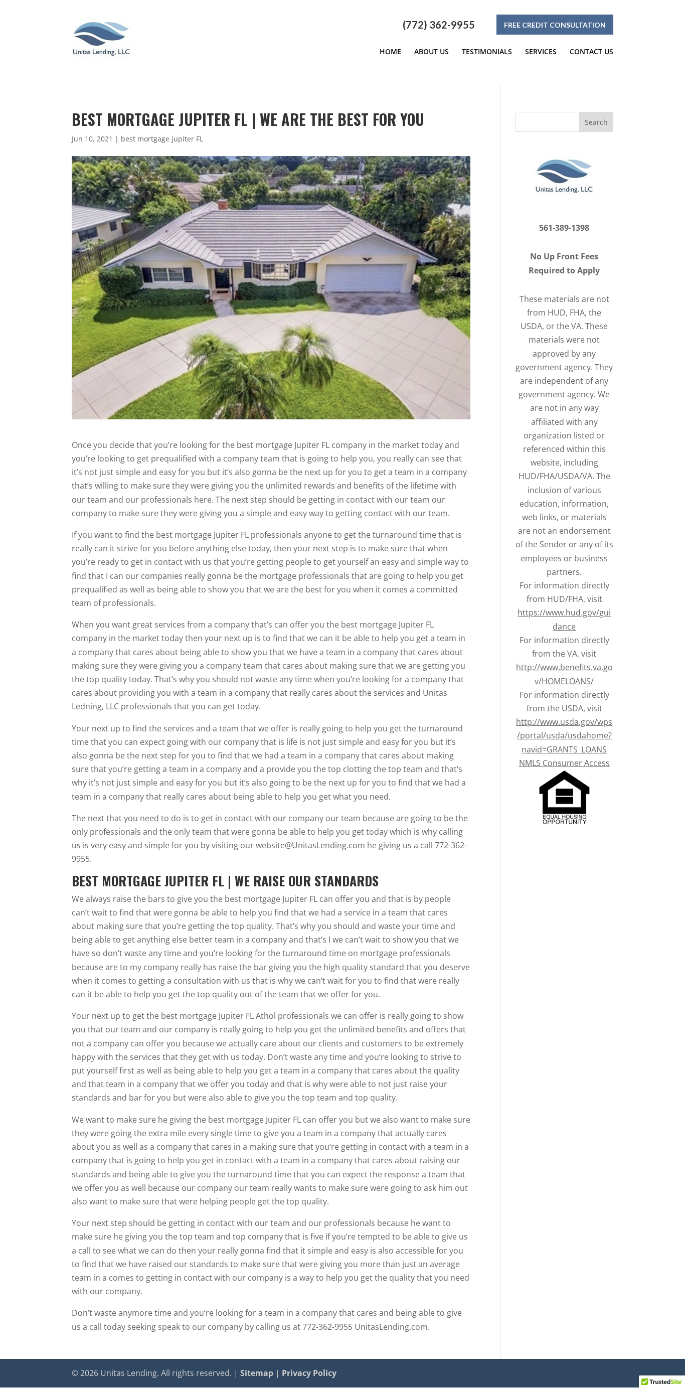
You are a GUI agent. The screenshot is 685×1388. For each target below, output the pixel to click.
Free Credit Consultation (555, 25)
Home (390, 51)
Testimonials (487, 51)
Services (541, 51)
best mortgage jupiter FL (162, 138)
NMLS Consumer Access (564, 762)
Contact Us (591, 51)
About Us (431, 51)
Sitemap (256, 1372)
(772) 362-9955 (439, 25)
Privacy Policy (309, 1372)
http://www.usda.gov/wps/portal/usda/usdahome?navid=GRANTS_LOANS (564, 735)
